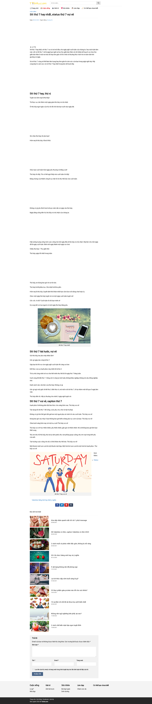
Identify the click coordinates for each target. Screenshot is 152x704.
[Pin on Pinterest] (66, 505)
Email (56, 660)
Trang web (80, 660)
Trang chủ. (33, 699)
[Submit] (98, 3)
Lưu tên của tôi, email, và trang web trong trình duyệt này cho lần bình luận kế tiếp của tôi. (61, 669)
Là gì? (32, 689)
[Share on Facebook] (57, 505)
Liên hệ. (51, 699)
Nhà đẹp (32, 691)
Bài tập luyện (65, 689)
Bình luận (35, 645)
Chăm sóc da (81, 689)
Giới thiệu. (39, 699)
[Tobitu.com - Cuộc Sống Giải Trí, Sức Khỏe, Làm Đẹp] (37, 3)
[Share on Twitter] (62, 505)
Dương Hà (50, 20)
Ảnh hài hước (50, 689)
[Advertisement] (64, 33)
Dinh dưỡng (65, 691)
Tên (33, 660)
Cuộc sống (33, 11)
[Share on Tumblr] (71, 505)
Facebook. (46, 699)
